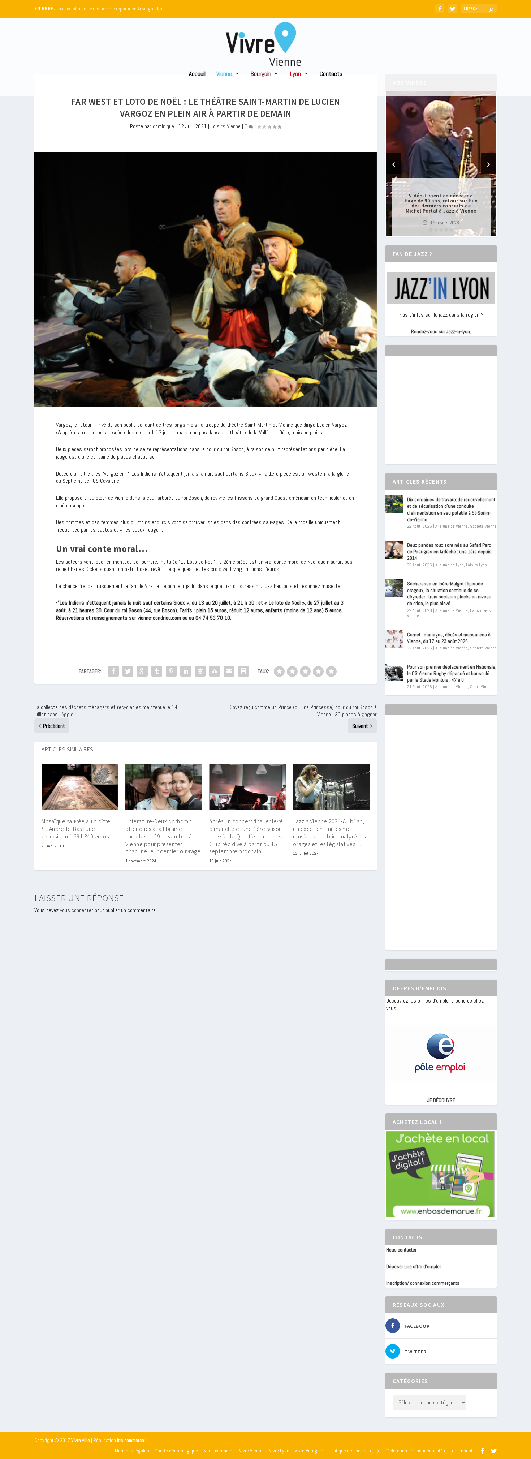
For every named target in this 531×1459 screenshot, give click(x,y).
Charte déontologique (176, 1450)
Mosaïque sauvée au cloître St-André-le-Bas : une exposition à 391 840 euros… (78, 829)
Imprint (465, 1450)
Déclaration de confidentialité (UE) (418, 1450)
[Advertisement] (440, 416)
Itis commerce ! (131, 1440)
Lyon (295, 74)
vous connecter (76, 910)
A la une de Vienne (451, 526)
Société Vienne (483, 526)
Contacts (331, 74)
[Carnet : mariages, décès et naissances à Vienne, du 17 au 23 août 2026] (394, 639)
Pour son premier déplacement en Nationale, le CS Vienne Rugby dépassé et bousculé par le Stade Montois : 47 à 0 (451, 673)
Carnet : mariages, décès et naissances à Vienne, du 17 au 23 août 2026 (449, 637)
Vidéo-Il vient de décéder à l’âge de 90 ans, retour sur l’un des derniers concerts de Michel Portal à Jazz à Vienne (441, 203)
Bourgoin (261, 74)
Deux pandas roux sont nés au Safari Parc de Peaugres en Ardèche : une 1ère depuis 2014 (449, 551)
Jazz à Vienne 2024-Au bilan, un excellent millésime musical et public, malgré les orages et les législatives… (329, 832)
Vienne (224, 74)
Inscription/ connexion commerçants (422, 1283)
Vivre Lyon (279, 1450)
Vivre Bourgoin (309, 1450)
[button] (431, 230)
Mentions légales (132, 1450)
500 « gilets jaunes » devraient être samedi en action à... (112, 9)
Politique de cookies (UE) (354, 1450)
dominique (163, 126)
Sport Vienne (481, 687)
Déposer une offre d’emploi (413, 1266)
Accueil (197, 74)
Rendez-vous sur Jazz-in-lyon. (441, 331)
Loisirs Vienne (226, 126)
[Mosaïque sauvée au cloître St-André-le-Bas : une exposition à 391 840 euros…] (80, 787)
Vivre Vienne (251, 1450)
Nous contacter (401, 1249)
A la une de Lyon (449, 565)
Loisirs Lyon (476, 565)
